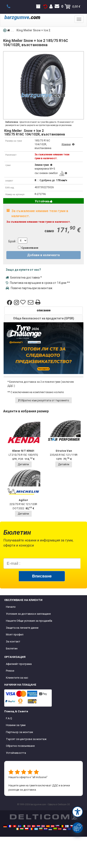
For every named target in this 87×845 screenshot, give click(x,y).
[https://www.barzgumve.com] (40, 829)
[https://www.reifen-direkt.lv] (59, 829)
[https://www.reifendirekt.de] (5, 826)
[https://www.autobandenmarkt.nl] (38, 826)
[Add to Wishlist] (23, 302)
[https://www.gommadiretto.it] (24, 826)
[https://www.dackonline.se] (19, 826)
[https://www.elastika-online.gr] (36, 829)
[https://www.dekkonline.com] (29, 826)
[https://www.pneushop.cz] (71, 826)
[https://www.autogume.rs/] (64, 829)
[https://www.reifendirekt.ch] (14, 826)
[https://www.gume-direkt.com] (57, 826)
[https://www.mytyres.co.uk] (43, 826)
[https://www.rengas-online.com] (67, 826)
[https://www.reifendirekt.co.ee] (50, 829)
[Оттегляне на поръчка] (45, 6)
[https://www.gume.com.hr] (45, 829)
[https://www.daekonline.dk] (33, 826)
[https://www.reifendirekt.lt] (55, 829)
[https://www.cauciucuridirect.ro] (31, 829)
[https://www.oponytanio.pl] (26, 829)
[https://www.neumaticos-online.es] (48, 826)
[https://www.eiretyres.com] (17, 829)
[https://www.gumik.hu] (21, 829)
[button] (77, 811)
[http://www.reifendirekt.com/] (69, 829)
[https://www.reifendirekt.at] (52, 826)
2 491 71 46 (10, 6)
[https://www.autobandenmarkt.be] (62, 826)
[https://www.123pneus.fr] (10, 826)
